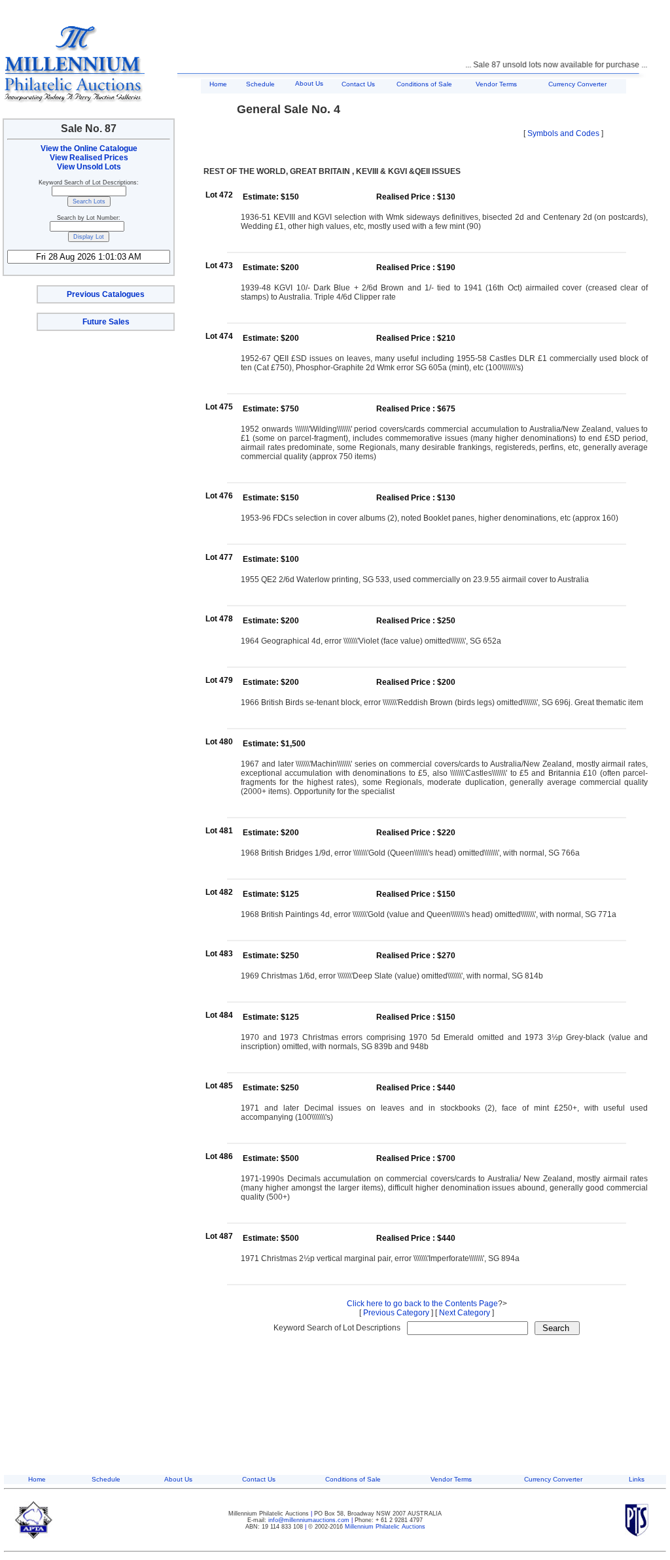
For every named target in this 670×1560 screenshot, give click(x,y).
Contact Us (358, 84)
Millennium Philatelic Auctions (385, 1526)
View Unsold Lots (89, 166)
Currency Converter (577, 84)
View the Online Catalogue (89, 148)
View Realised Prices (89, 157)
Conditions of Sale (424, 84)
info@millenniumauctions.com (309, 1520)
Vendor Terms (496, 84)
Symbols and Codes (563, 133)
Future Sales (106, 321)
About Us (309, 83)
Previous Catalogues (106, 294)
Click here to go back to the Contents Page (422, 1303)
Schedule (260, 84)
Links (636, 1479)
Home (218, 84)
